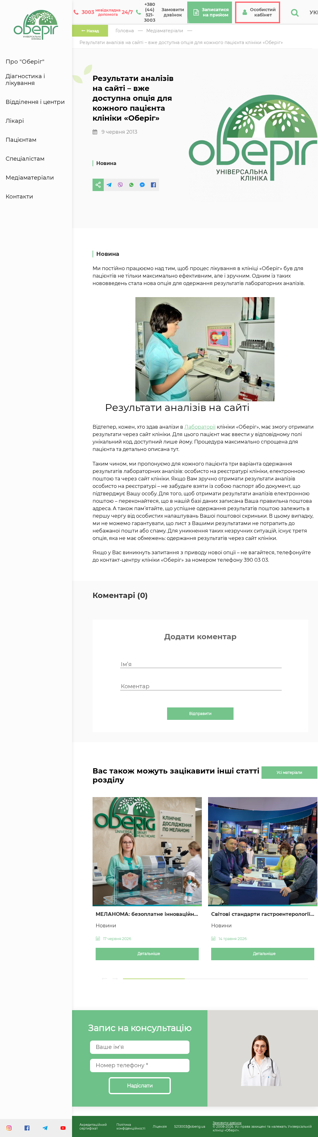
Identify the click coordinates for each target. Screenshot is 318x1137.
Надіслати (140, 1086)
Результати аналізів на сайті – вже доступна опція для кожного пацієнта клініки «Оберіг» (181, 42)
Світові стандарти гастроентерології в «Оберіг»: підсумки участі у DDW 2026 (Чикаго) (262, 914)
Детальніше (149, 954)
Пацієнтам (21, 139)
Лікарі (15, 121)
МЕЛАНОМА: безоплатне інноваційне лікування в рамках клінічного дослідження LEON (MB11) (147, 914)
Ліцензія (160, 1126)
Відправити (200, 713)
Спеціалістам (25, 158)
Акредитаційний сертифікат (93, 1126)
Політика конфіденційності (130, 1126)
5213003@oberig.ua (189, 1126)
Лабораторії (200, 427)
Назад (93, 31)
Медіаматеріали (30, 177)
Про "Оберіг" (25, 61)
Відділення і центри (35, 102)
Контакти (19, 196)
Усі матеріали (289, 772)
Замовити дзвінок (227, 1123)
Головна (125, 30)
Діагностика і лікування (25, 80)
